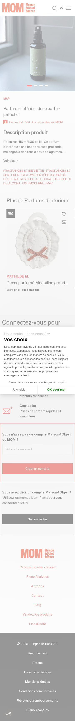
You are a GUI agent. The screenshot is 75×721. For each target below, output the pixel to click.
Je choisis (18, 389)
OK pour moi (56, 389)
